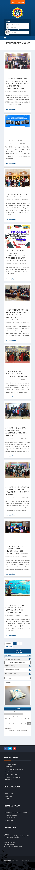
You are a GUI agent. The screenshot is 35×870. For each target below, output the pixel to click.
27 (17, 723)
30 (29, 723)
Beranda (11, 46)
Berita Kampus (9, 793)
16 (29, 718)
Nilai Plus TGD (9, 779)
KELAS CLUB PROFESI (14, 140)
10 (6, 718)
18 (9, 721)
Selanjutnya (9, 646)
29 (25, 723)
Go (26, 32)
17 (6, 721)
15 (25, 718)
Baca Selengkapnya (11, 109)
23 (29, 721)
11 (9, 718)
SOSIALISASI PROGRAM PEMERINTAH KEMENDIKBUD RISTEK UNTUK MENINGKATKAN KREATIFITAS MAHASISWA (16, 255)
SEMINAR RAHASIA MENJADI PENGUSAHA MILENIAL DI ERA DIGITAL (16, 373)
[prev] (5, 709)
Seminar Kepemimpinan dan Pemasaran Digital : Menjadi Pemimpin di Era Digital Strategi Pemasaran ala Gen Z (17, 83)
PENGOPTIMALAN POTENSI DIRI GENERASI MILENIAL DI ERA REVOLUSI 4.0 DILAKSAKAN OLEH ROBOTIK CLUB (17, 315)
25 (9, 723)
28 (21, 723)
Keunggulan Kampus (10, 764)
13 (17, 718)
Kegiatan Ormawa (10, 817)
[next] (29, 709)
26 (13, 723)
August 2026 (17, 709)
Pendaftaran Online (18, 2)
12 (13, 718)
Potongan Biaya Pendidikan (12, 777)
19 (13, 721)
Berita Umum (8, 796)
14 (21, 718)
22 (25, 721)
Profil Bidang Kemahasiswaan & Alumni (16, 812)
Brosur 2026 (8, 766)
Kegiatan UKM (9, 820)
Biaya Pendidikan (9, 772)
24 (6, 723)
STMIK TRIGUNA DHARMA (22, 860)
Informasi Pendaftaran (11, 774)
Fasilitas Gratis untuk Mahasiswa (14, 769)
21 (21, 721)
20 (17, 721)
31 (6, 725)
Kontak (7, 798)
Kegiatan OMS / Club (11, 815)
